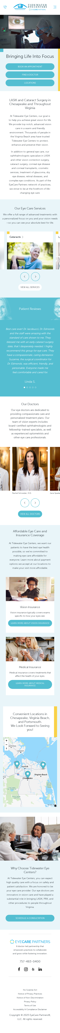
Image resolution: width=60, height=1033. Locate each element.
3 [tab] (30, 387)
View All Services (30, 287)
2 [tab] (27, 387)
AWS (50, 805)
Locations (30, 83)
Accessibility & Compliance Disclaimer (30, 1009)
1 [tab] (24, 387)
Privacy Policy (30, 1001)
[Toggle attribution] (55, 806)
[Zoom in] (6, 740)
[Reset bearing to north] (6, 749)
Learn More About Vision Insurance (30, 623)
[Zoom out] (6, 745)
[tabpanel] (30, 356)
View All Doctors (30, 514)
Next (35, 276)
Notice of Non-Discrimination (30, 997)
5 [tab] (35, 387)
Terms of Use (30, 1005)
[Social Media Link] (19, 969)
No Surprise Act (30, 990)
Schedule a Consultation (30, 918)
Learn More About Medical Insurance (30, 684)
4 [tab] (32, 387)
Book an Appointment (30, 66)
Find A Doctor (30, 74)
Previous (24, 276)
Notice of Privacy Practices (30, 993)
